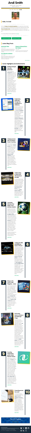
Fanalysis (17, 33)
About (17, 9)
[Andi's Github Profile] (28, 428)
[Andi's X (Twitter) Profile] (23, 428)
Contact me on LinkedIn (6, 38)
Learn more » (9, 93)
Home (10, 9)
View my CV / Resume (16, 38)
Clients (15, 9)
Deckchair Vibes (5, 46)
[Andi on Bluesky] (21, 428)
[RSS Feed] (23, 430)
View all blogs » (27, 60)
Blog (12, 9)
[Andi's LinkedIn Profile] (26, 428)
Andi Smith (15, 3)
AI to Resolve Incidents (6, 53)
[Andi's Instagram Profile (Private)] (21, 430)
